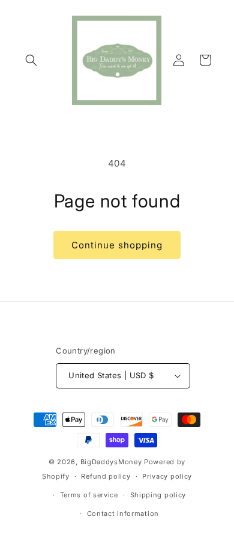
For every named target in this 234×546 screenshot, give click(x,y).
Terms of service (89, 495)
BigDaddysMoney (111, 462)
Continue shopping (117, 245)
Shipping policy (158, 495)
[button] (31, 60)
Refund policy (105, 476)
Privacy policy (167, 476)
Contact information (123, 513)
